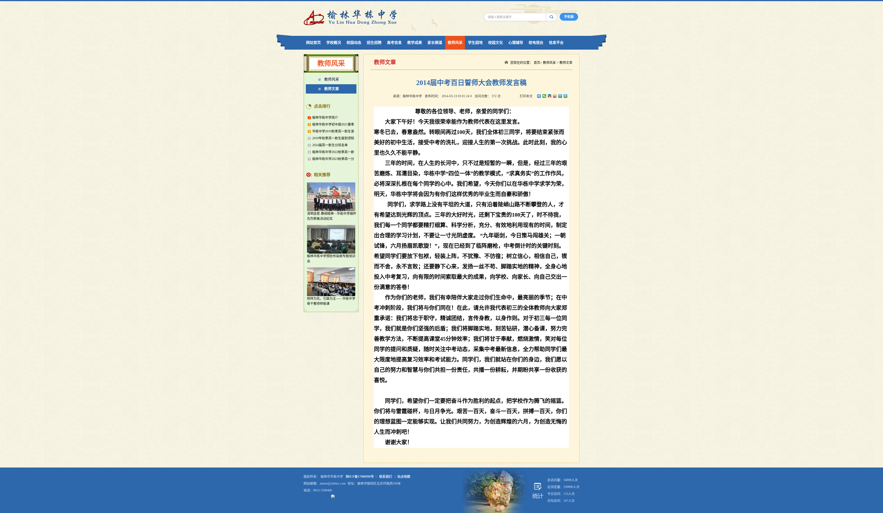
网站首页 (313, 43)
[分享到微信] (544, 96)
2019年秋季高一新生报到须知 (333, 138)
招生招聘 (374, 43)
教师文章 (331, 89)
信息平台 (556, 43)
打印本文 (526, 96)
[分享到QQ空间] (566, 96)
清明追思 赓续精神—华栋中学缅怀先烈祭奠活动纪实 (331, 216)
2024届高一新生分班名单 (330, 145)
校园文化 (495, 43)
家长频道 (434, 43)
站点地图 (403, 476)
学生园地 (475, 43)
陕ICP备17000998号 (360, 476)
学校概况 (333, 43)
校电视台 (536, 43)
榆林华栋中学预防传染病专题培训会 (331, 258)
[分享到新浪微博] (555, 96)
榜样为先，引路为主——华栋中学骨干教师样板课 (331, 301)
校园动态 (354, 43)
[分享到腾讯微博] (560, 96)
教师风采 (455, 43)
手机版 (569, 16)
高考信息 (394, 43)
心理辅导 (515, 43)
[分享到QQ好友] (550, 96)
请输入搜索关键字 (498, 17)
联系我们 (385, 476)
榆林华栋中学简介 (325, 117)
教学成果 (414, 43)
